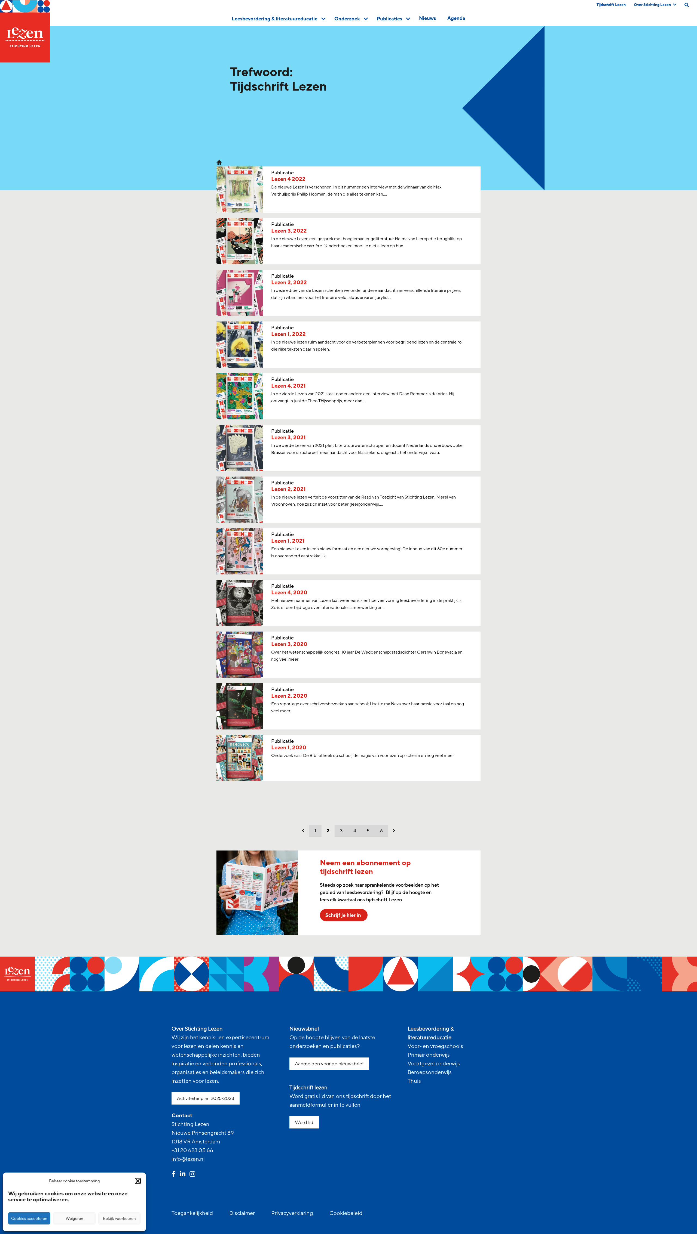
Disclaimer (242, 1213)
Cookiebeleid (345, 1213)
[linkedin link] (182, 1174)
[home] (25, 31)
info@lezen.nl (188, 1159)
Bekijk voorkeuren (119, 1218)
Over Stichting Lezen (652, 4)
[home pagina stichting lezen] (219, 162)
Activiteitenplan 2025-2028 (205, 1098)
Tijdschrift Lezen (611, 4)
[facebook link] (174, 1174)
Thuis (414, 1081)
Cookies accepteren (29, 1218)
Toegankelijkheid (192, 1213)
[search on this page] (686, 5)
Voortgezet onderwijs (434, 1063)
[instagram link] (192, 1174)
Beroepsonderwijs (430, 1072)
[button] (137, 1181)
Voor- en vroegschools (435, 1046)
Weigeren (74, 1218)
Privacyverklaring (292, 1213)
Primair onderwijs (429, 1055)
